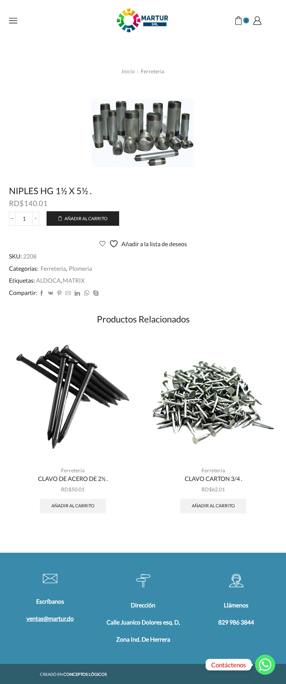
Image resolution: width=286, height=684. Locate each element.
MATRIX (74, 280)
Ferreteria (152, 71)
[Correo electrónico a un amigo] (68, 293)
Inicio (128, 71)
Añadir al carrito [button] (73, 505)
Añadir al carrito (86, 218)
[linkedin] (77, 293)
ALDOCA (48, 280)
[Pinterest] (59, 293)
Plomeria (80, 268)
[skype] (95, 293)
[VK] (50, 293)
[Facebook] (41, 293)
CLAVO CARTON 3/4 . (213, 478)
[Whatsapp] (265, 665)
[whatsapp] (86, 293)
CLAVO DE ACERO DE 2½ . (73, 478)
